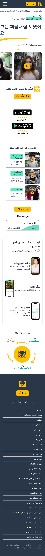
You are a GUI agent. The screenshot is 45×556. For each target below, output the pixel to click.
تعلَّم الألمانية (37, 429)
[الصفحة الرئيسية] (37, 89)
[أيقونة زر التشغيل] (27, 66)
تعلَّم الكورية (37, 11)
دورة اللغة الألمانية (35, 464)
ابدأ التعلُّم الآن (22, 209)
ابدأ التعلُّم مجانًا (22, 96)
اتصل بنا (39, 410)
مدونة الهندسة (37, 425)
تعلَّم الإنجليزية (37, 439)
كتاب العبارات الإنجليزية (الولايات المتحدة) (27, 512)
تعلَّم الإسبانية (37, 444)
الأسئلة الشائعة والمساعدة (32, 415)
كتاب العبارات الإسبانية (34, 522)
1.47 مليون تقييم (22, 133)
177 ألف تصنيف (22, 120)
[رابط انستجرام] (14, 402)
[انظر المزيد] (4, 4)
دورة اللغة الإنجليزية (35, 473)
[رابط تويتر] (25, 402)
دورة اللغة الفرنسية (35, 469)
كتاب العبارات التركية (34, 537)
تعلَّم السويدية (37, 454)
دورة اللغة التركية (36, 498)
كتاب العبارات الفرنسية (34, 508)
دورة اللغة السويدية (35, 493)
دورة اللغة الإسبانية (35, 483)
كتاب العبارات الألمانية (34, 503)
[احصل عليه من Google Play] (22, 126)
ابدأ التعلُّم (30, 3)
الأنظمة (39, 420)
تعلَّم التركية (38, 459)
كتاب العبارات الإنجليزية (34, 517)
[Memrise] (40, 4)
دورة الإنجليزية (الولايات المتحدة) (30, 478)
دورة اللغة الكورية (24, 11)
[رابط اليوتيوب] (19, 402)
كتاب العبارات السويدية (34, 532)
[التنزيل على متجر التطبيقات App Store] (22, 112)
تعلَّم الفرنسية (37, 434)
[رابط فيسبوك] (31, 402)
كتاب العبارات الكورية (34, 527)
